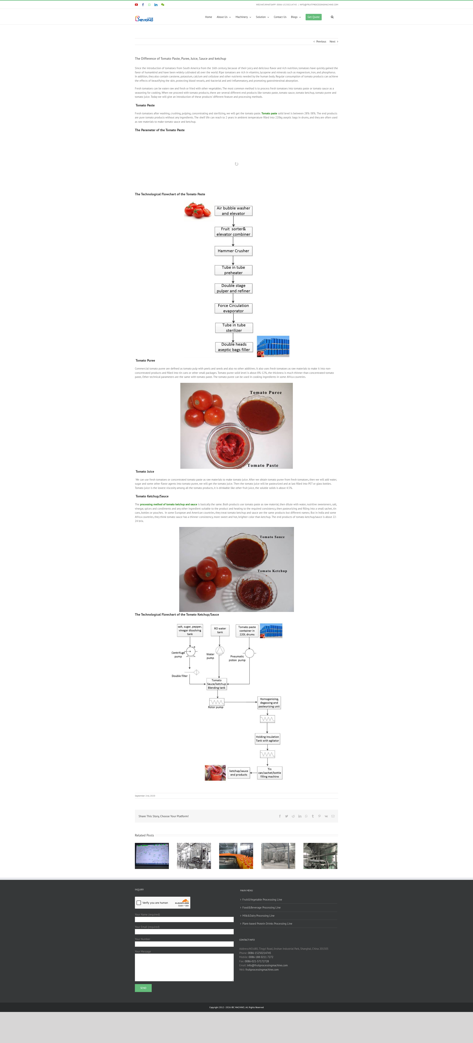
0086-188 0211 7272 (261, 979)
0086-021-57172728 (257, 983)
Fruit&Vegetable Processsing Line (262, 921)
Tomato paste (269, 113)
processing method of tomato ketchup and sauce (168, 526)
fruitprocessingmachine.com (262, 991)
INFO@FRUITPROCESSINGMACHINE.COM (319, 4)
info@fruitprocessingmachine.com (267, 987)
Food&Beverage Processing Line (261, 929)
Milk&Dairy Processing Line (258, 937)
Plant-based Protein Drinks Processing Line (267, 945)
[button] (332, 16)
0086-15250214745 (259, 975)
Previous (321, 41)
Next (332, 41)
